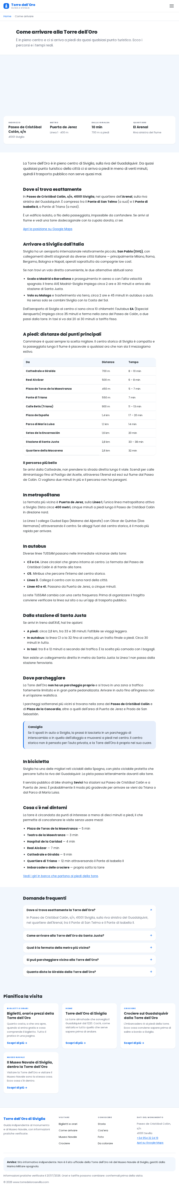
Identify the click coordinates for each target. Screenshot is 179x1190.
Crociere (64, 1143)
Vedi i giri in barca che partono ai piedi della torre (60, 876)
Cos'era (103, 1130)
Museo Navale (68, 1137)
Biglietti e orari (68, 1124)
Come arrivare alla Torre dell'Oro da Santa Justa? (65, 935)
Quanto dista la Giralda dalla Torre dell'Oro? (61, 972)
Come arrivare (68, 1130)
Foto (101, 1137)
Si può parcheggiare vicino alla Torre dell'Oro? (63, 960)
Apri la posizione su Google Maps (47, 229)
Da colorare (105, 1143)
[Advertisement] (89, 81)
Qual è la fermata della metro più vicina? (58, 948)
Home (7, 16)
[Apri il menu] (172, 6)
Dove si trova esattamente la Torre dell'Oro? (61, 910)
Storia (102, 1124)
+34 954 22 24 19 (147, 1138)
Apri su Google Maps (150, 1142)
